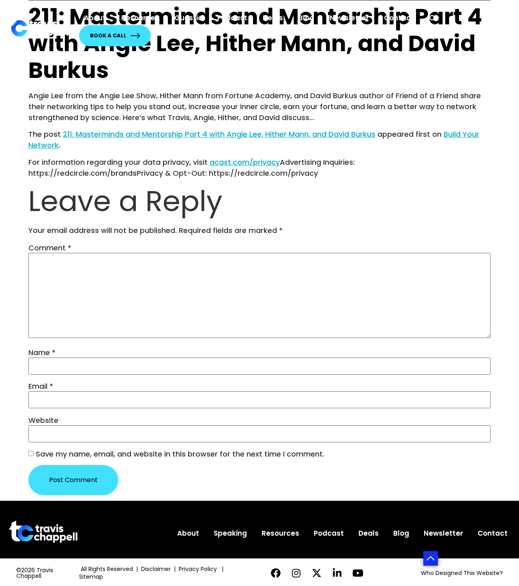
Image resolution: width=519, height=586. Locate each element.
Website (43, 420)
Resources (140, 18)
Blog (306, 18)
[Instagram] (296, 573)
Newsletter (349, 18)
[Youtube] (358, 573)
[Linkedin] (337, 573)
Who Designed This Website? (462, 573)
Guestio (188, 18)
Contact (399, 18)
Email (40, 386)
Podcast (232, 18)
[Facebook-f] (275, 573)
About (95, 18)
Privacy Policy (199, 569)
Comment (49, 248)
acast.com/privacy (245, 162)
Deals (273, 18)
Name (42, 352)
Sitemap (92, 577)
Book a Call (108, 35)
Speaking (230, 533)
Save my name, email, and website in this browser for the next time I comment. (180, 454)
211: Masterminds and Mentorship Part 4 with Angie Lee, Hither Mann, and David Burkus (219, 134)
